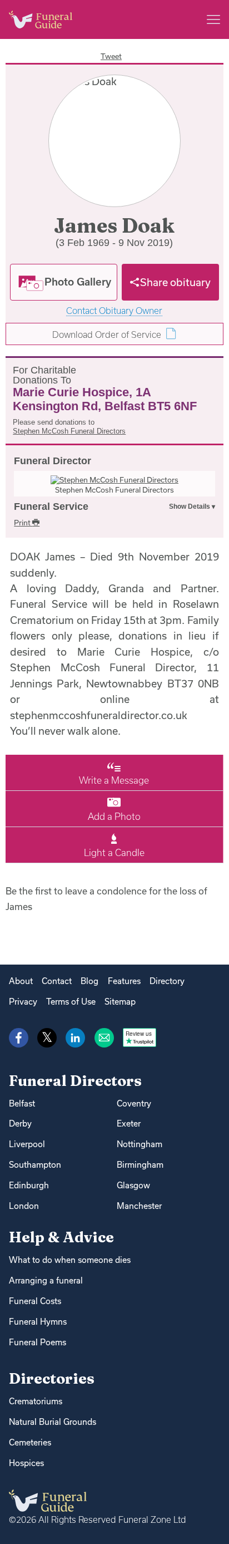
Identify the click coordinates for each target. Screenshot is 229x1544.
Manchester (139, 1206)
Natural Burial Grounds (52, 1422)
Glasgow (133, 1185)
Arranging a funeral (46, 1280)
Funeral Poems (37, 1342)
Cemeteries (30, 1442)
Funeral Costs (35, 1301)
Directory (167, 981)
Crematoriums (35, 1401)
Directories (51, 1378)
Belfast (22, 1103)
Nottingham (139, 1144)
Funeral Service (51, 506)
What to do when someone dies (70, 1260)
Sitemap (120, 1001)
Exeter (129, 1123)
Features (124, 981)
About (21, 981)
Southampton (35, 1164)
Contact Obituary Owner (114, 311)
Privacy (23, 1001)
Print (23, 522)
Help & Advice (61, 1237)
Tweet (111, 56)
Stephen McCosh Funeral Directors (69, 431)
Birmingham (140, 1164)
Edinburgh (29, 1185)
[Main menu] (213, 19)
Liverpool (27, 1144)
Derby (20, 1123)
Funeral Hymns (38, 1321)
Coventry (134, 1103)
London (24, 1206)
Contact (57, 981)
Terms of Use (71, 1001)
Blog (89, 981)
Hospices (26, 1463)
